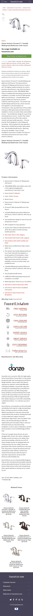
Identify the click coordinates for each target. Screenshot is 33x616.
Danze (3, 41)
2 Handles (18, 61)
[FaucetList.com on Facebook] (13, 599)
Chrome (19, 63)
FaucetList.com (18, 604)
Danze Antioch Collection (12, 193)
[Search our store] (30, 1)
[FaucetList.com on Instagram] (19, 599)
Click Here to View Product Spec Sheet (16, 285)
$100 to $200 (11, 61)
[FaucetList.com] (16, 1)
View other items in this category (15, 235)
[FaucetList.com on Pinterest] (16, 599)
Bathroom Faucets (11, 63)
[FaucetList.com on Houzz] (22, 599)
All (22, 61)
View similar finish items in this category (17, 238)
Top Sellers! (27, 281)
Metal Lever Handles (18, 65)
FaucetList (17, 299)
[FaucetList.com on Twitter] (11, 599)
